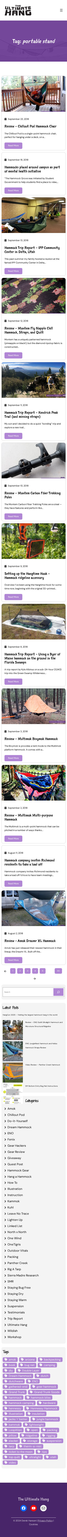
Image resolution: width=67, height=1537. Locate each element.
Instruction (15, 1195)
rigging (50, 1435)
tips (44, 1452)
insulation (38, 1414)
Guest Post (15, 1164)
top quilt (14, 1457)
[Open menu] (61, 10)
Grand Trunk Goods (46, 1392)
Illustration (15, 1189)
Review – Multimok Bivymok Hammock (31, 739)
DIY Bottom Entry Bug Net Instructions (41, 1086)
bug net (29, 1365)
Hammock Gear (18, 1170)
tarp (11, 1446)
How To (12, 1183)
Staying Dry (15, 1294)
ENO (11, 1133)
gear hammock (46, 1386)
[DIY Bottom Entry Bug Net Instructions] (13, 1094)
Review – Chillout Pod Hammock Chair (30, 126)
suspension (54, 1441)
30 (58, 970)
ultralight (35, 1457)
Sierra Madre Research (23, 1275)
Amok (11, 1109)
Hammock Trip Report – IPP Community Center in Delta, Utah (32, 250)
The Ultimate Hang (33, 1499)
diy (11, 1370)
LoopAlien (15, 1430)
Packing (13, 1257)
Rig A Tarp (14, 1269)
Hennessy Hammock (44, 1408)
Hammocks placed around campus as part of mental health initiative (32, 169)
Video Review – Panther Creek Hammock (42, 1065)
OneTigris (14, 1244)
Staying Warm (17, 1300)
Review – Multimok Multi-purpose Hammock (28, 817)
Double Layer (30, 1370)
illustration (16, 1414)
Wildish (13, 1331)
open (34, 1430)
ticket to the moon (21, 1452)
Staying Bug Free (19, 1288)
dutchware (16, 1381)
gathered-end (18, 1386)
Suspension (16, 1306)
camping (49, 1365)
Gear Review (16, 1152)
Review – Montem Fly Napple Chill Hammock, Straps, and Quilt (28, 330)
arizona (30, 1359)
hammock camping (21, 1403)
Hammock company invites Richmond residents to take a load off (29, 862)
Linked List (15, 1226)
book (12, 1365)
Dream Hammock (19, 1127)
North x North (17, 1232)
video (12, 1462)
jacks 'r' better (18, 1419)
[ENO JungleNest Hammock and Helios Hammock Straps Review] (13, 1051)
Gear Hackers (17, 1146)
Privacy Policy (45, 1520)
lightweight (36, 1425)
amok (12, 1359)
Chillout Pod (16, 1115)
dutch (44, 1376)
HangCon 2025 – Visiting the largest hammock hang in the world (30, 1015)
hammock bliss (41, 1397)
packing (52, 1430)
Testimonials (16, 1312)
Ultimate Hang (17, 1325)
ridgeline (31, 1435)
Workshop (14, 1337)
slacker (13, 1441)
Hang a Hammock (19, 1177)
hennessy (15, 1408)
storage (32, 1441)
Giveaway (14, 1158)
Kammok (13, 1201)
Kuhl (11, 1207)
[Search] (58, 992)
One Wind (14, 1238)
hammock (15, 1397)
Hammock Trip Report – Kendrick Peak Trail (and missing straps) (31, 415)
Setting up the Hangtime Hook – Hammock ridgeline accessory (27, 576)
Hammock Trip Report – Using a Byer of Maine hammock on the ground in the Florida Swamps (32, 658)
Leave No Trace (18, 1214)
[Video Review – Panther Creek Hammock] (13, 1073)
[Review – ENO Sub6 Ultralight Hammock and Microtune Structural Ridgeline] (13, 1030)
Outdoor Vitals (18, 1251)
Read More (13, 145)
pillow (12, 1435)
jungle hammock (47, 1419)
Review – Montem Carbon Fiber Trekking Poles (32, 495)
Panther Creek (18, 1263)
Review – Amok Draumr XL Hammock (30, 941)
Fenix (11, 1139)
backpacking (52, 1359)
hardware (49, 1403)
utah (53, 1457)
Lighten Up (15, 1220)
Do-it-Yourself (18, 1121)
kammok (14, 1425)
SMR (11, 1281)
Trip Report (15, 1318)
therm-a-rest (32, 1446)
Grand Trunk (17, 1392)
